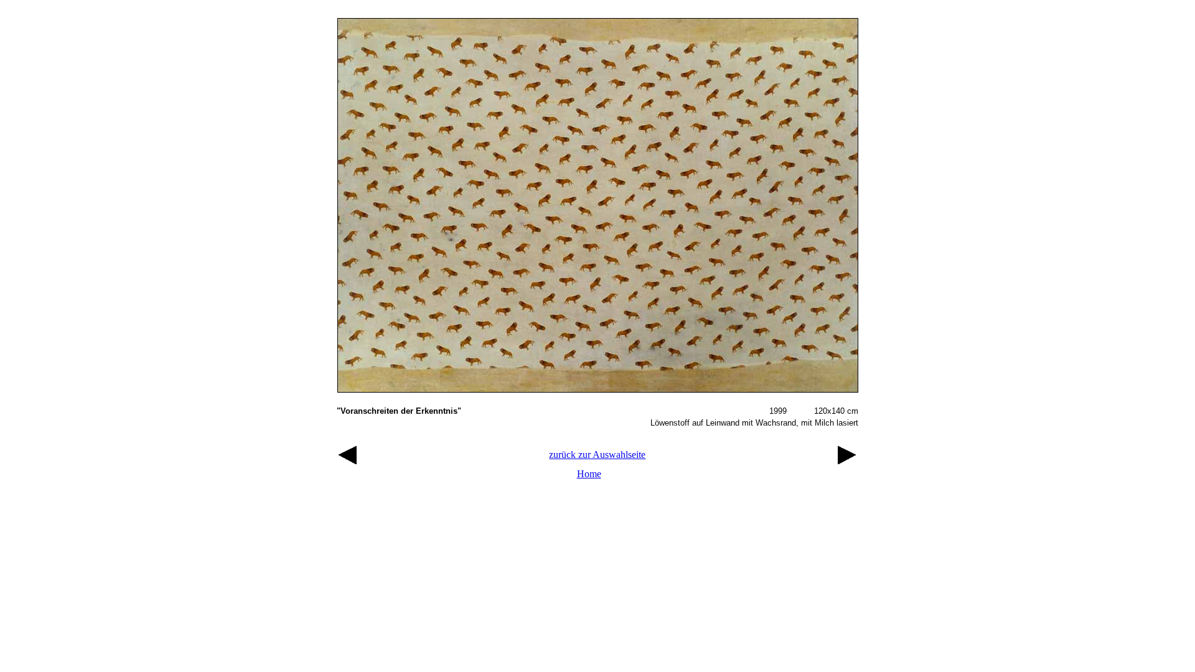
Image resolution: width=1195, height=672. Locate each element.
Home (589, 474)
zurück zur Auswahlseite (597, 454)
